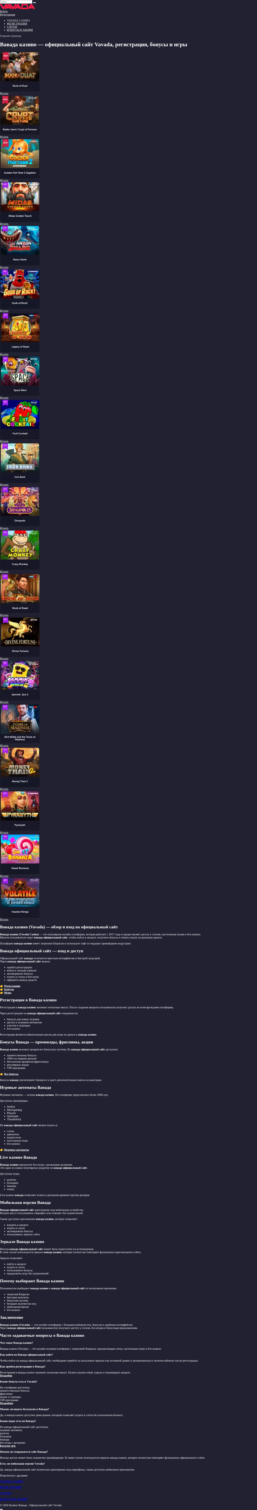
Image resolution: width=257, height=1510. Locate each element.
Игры (7, 992)
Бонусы (9, 989)
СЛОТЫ (12, 26)
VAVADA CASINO (11, 1481)
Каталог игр (8, 1445)
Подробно (6, 1375)
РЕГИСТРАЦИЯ (17, 23)
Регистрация (7, 14)
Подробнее (6, 1403)
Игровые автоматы (16, 1149)
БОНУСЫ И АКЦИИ (20, 29)
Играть (4, 93)
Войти (4, 11)
